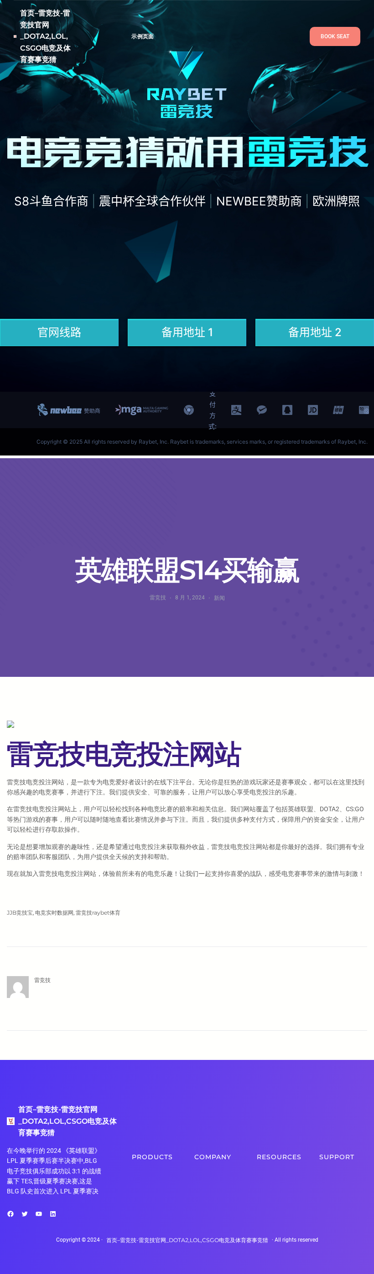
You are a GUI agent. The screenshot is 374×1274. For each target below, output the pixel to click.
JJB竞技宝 (20, 912)
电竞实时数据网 (54, 912)
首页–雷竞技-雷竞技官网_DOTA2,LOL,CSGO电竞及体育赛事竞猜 (45, 36)
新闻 (219, 597)
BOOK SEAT (335, 36)
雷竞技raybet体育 (98, 912)
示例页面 (142, 36)
